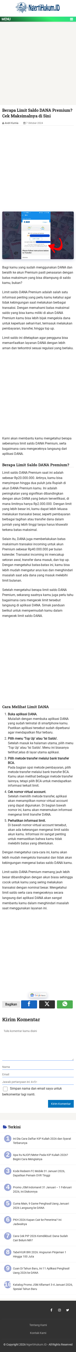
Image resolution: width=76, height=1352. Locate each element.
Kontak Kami (38, 1333)
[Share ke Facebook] (29, 1004)
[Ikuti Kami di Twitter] (67, 1310)
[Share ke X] (47, 1004)
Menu (6, 19)
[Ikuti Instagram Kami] (59, 1310)
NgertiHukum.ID (36, 1344)
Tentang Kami (38, 1325)
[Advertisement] (38, 65)
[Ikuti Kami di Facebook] (51, 1310)
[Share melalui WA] (65, 1004)
